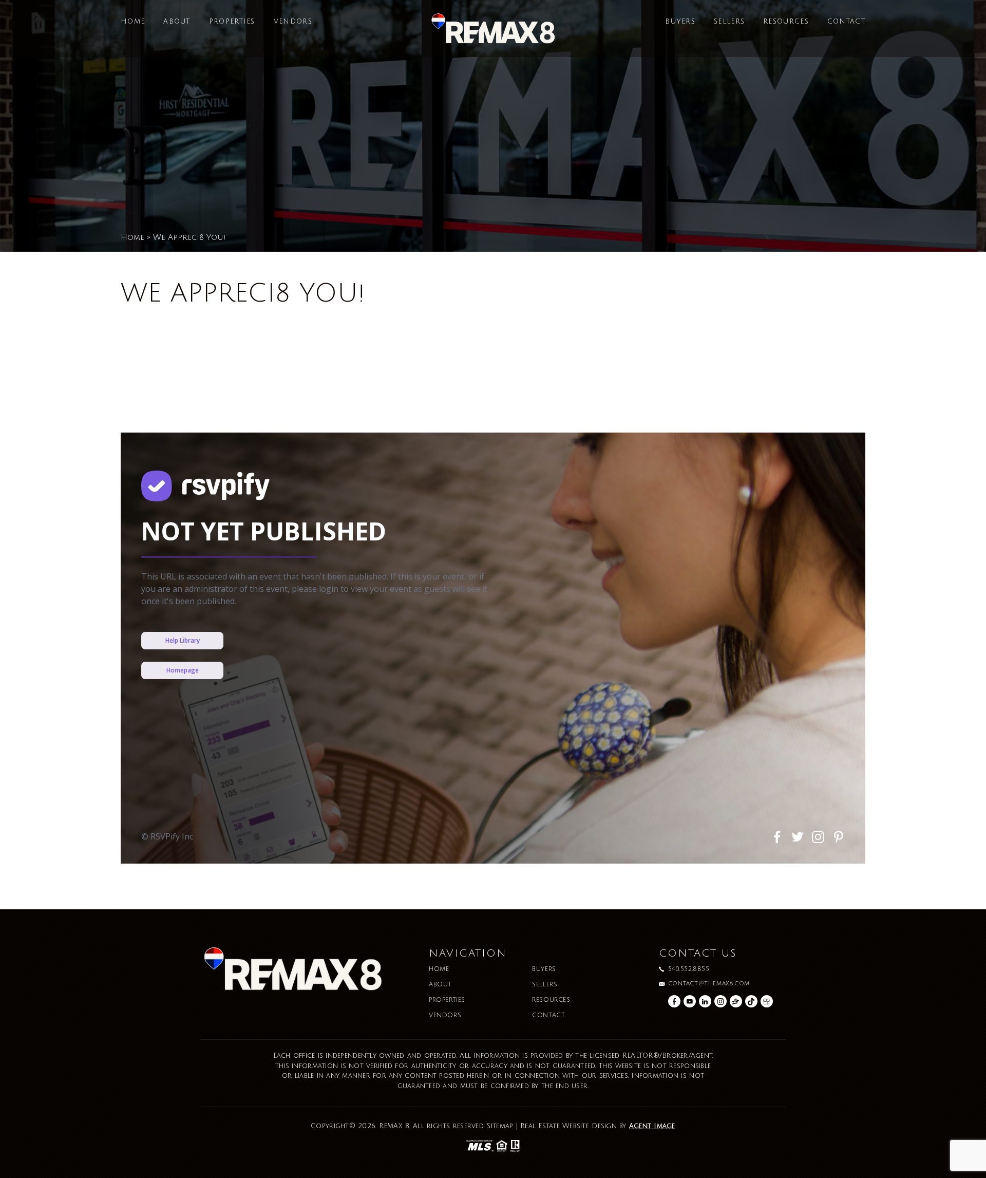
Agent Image (652, 1126)
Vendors (293, 21)
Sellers (729, 21)
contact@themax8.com (709, 984)
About (177, 21)
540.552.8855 (689, 969)
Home (133, 21)
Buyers (680, 21)
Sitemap (500, 1126)
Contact (846, 21)
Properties (232, 21)
